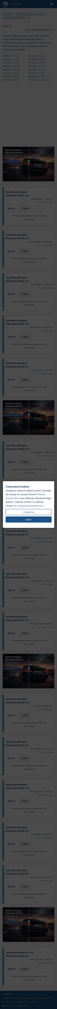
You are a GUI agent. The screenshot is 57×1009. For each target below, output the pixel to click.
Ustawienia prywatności (30, 505)
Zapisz (28, 519)
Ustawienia (28, 511)
